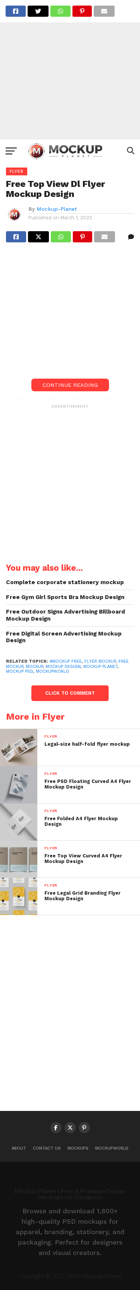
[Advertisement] (70, 70)
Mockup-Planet (57, 209)
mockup (34, 666)
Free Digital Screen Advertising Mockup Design (64, 637)
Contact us (47, 1148)
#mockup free (66, 661)
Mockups (78, 1148)
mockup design (63, 666)
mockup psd (19, 671)
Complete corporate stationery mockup (65, 582)
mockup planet (100, 666)
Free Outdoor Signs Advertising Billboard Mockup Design (65, 615)
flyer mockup (100, 661)
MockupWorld (111, 1148)
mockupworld (52, 671)
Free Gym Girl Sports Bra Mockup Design (65, 597)
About (19, 1148)
